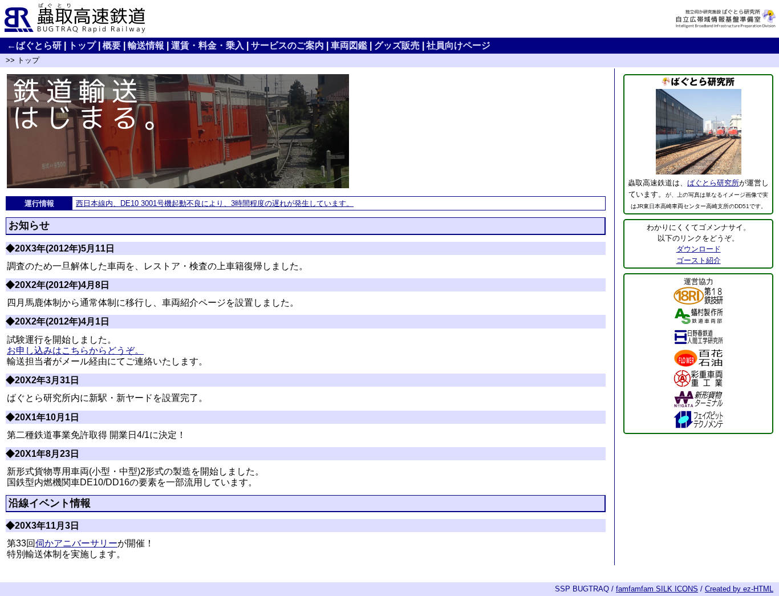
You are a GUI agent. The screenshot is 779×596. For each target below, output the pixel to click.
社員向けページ (458, 45)
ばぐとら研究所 (713, 183)
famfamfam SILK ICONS (657, 589)
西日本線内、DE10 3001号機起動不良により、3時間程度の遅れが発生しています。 (215, 203)
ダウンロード (698, 249)
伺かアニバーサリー (76, 543)
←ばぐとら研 (34, 45)
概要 (112, 45)
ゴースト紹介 (698, 260)
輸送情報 (146, 45)
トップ (82, 45)
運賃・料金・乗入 (207, 45)
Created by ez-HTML (739, 589)
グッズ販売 (397, 45)
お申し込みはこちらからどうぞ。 (75, 350)
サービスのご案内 (287, 45)
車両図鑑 (349, 45)
